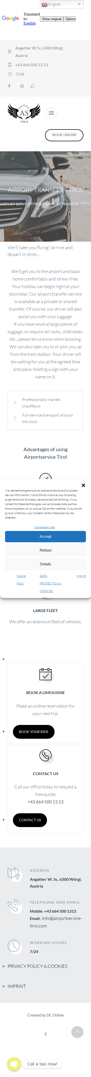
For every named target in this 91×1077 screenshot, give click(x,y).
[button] (83, 485)
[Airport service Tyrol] (24, 113)
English (54, 4)
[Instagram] (22, 86)
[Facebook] (9, 86)
